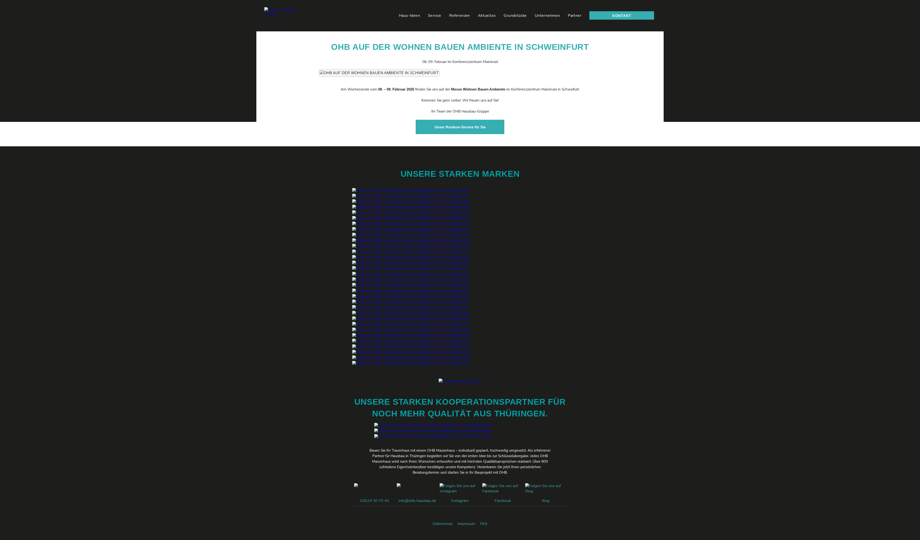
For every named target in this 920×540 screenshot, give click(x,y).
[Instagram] (460, 490)
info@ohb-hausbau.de (417, 500)
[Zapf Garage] (411, 363)
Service (434, 15)
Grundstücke (515, 15)
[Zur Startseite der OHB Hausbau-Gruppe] (460, 381)
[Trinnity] (411, 346)
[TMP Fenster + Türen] (411, 224)
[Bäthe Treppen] (411, 285)
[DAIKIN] (411, 296)
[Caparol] (411, 357)
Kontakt (621, 16)
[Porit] (411, 190)
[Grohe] (411, 313)
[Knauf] (411, 196)
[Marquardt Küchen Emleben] (433, 425)
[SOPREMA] (411, 274)
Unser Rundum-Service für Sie (460, 127)
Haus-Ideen (409, 15)
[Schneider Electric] (411, 246)
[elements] (411, 335)
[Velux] (411, 207)
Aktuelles (487, 15)
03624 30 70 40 (374, 500)
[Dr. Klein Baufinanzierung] (433, 436)
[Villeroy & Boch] (411, 318)
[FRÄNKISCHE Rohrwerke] (411, 352)
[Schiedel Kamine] (411, 302)
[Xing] (545, 490)
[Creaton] (411, 263)
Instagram (460, 500)
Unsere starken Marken (460, 173)
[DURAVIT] (411, 330)
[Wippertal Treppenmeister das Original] (411, 291)
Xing (545, 500)
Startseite (389, 15)
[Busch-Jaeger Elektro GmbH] (411, 252)
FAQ (483, 523)
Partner (574, 15)
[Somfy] (411, 240)
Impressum (466, 523)
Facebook (503, 500)
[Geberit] (411, 307)
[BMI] (411, 268)
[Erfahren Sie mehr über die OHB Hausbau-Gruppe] (288, 15)
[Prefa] (411, 218)
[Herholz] (411, 235)
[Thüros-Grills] (433, 430)
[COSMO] (411, 341)
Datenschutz (443, 523)
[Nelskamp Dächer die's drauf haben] (411, 257)
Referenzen (459, 15)
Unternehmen (547, 15)
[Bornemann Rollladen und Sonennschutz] (411, 229)
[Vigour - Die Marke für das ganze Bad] (411, 324)
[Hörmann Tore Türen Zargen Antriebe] (411, 279)
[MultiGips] (411, 201)
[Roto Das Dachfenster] (411, 213)
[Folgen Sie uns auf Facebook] (502, 490)
